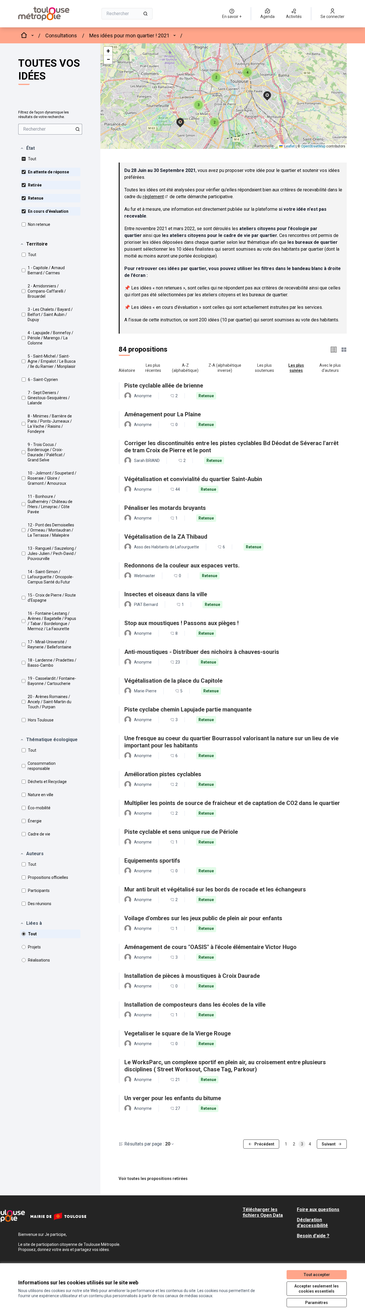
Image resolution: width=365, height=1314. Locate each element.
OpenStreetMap (313, 146)
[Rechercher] (145, 13)
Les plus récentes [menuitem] (153, 368)
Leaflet (289, 146)
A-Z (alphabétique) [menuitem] (185, 368)
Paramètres (316, 1302)
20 (167, 1144)
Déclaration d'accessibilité (312, 1222)
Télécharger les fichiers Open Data (263, 1212)
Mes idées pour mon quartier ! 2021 (129, 35)
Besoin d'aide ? (313, 1235)
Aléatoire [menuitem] (127, 370)
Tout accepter (316, 1274)
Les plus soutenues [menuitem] (264, 368)
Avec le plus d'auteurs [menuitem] (330, 368)
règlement (156, 196)
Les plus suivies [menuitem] (296, 368)
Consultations (61, 35)
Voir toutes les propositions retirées (153, 1178)
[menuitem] (50, 129)
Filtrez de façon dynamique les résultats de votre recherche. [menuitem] (43, 114)
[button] (27, 148)
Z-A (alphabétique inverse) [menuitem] (224, 368)
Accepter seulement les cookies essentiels (316, 1288)
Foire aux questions (318, 1209)
